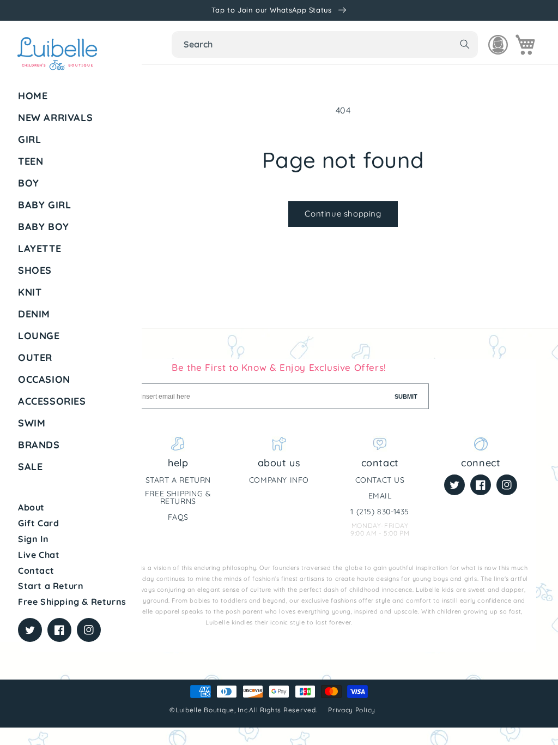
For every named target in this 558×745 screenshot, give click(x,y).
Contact (36, 570)
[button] (76, 140)
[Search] (465, 44)
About (31, 507)
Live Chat (38, 554)
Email (380, 496)
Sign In (33, 538)
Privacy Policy (353, 710)
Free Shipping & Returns (72, 601)
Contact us (380, 480)
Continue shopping (343, 213)
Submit (406, 396)
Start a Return (50, 585)
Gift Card (38, 523)
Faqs (178, 517)
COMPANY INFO (279, 480)
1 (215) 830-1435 (379, 511)
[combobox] (325, 44)
